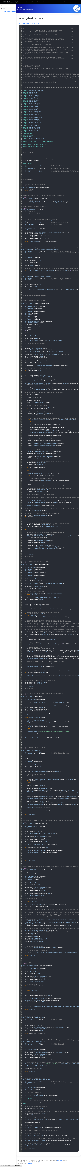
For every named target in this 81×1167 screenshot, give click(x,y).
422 (20, 696)
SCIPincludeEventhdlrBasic (39, 1119)
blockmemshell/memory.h (36, 90)
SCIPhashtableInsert (39, 502)
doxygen (59, 1160)
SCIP (27, 2)
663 (20, 1079)
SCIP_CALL (27, 380)
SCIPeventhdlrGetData (55, 232)
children (42, 376)
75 (20, 144)
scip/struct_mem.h (34, 128)
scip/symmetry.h (34, 132)
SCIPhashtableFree (30, 811)
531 (20, 869)
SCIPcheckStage (36, 1063)
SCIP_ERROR (34, 733)
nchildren (43, 375)
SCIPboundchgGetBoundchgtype (40, 419)
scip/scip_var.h (34, 125)
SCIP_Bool (27, 171)
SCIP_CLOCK (28, 170)
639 (20, 1041)
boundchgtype (37, 443)
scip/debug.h (33, 92)
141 (20, 249)
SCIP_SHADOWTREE (29, 168)
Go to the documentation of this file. (29, 23)
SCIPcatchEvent (36, 952)
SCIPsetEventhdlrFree (38, 1135)
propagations (41, 489)
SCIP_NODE (27, 279)
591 (20, 965)
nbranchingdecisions (43, 485)
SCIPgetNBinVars (42, 919)
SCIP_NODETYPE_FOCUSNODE (56, 351)
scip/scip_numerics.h (35, 117)
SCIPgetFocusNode (35, 349)
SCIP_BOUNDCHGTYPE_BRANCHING (66, 419)
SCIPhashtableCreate (38, 923)
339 (20, 564)
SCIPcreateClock (36, 1127)
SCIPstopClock (36, 737)
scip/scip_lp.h (33, 112)
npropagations (41, 491)
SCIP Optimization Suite (11, 2)
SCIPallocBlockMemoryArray (39, 383)
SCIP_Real (25, 221)
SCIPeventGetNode (37, 348)
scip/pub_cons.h (34, 93)
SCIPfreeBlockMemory (32, 666)
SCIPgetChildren (36, 380)
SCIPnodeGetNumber (68, 289)
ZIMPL (38, 2)
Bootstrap (29, 1163)
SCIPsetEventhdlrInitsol (39, 1140)
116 (20, 209)
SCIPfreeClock (36, 844)
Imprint (41, 1162)
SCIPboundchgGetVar (43, 442)
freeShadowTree (35, 750)
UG (43, 2)
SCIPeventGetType (35, 340)
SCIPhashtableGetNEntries (39, 771)
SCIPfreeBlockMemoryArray (34, 675)
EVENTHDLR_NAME (59, 702)
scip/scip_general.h (35, 111)
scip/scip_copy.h (34, 108)
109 (20, 198)
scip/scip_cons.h (34, 106)
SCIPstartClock (36, 714)
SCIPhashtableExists (38, 500)
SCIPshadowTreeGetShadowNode (42, 276)
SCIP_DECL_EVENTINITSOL (30, 869)
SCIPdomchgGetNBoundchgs (42, 407)
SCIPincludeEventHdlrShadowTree (40, 1079)
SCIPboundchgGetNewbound (47, 445)
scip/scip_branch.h (34, 103)
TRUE (62, 1063)
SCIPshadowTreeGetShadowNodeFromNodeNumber (46, 249)
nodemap (65, 270)
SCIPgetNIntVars (58, 919)
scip (40, 165)
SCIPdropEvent (36, 1006)
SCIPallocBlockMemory (39, 451)
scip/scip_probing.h (35, 122)
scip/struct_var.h (34, 98)
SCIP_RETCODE (26, 750)
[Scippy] (76, 8)
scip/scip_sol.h (34, 124)
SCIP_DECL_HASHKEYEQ (29, 198)
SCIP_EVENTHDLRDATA (30, 229)
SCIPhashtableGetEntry (53, 779)
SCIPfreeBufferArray (31, 505)
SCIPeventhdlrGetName (40, 702)
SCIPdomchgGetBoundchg (42, 413)
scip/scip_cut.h (34, 109)
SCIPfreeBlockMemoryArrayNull (35, 652)
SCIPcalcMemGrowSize (52, 431)
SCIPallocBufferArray (38, 389)
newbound (36, 445)
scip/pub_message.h (34, 95)
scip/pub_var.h (33, 97)
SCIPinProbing (34, 345)
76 (20, 146)
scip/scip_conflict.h (35, 105)
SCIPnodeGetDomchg (37, 402)
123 (20, 221)
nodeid (31, 265)
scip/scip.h (32, 101)
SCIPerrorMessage (31, 731)
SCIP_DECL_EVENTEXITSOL (30, 965)
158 (20, 276)
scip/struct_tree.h (34, 130)
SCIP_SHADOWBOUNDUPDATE (32, 321)
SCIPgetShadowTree (38, 1017)
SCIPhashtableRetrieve (47, 270)
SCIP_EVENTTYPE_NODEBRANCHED (54, 340)
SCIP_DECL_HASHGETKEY (29, 187)
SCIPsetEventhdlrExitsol (39, 1145)
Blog (65, 2)
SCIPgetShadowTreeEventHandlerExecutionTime (42, 221)
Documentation (73, 2)
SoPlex (33, 2)
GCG (48, 2)
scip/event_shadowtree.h (36, 138)
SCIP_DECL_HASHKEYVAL (29, 209)
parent (39, 458)
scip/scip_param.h (34, 119)
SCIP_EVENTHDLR (29, 224)
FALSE (28, 1065)
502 (20, 823)
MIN (27, 922)
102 (20, 187)
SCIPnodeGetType (34, 351)
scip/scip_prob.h (34, 120)
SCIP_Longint (28, 252)
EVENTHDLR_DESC (74, 1119)
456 (20, 750)
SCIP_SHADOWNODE (35, 202)
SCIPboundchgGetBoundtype (50, 443)
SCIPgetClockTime (34, 241)
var (34, 442)
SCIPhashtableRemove (39, 644)
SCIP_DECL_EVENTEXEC (29, 303)
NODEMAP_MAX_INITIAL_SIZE (34, 920)
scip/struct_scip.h (34, 127)
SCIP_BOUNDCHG (29, 319)
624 (20, 1017)
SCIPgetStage (33, 833)
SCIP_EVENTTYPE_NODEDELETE (54, 583)
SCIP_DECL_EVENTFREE (29, 823)
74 (20, 143)
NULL (41, 233)
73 (20, 141)
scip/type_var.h (34, 100)
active (40, 171)
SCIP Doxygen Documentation (12, 11)
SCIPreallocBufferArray (44, 432)
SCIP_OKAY (34, 372)
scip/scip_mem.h (34, 114)
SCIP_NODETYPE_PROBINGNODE (55, 593)
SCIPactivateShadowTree (38, 1041)
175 (20, 303)
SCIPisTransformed (35, 895)
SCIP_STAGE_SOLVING (49, 833)
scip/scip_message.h (35, 116)
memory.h (31, 136)
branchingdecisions (45, 469)
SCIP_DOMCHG (28, 318)
